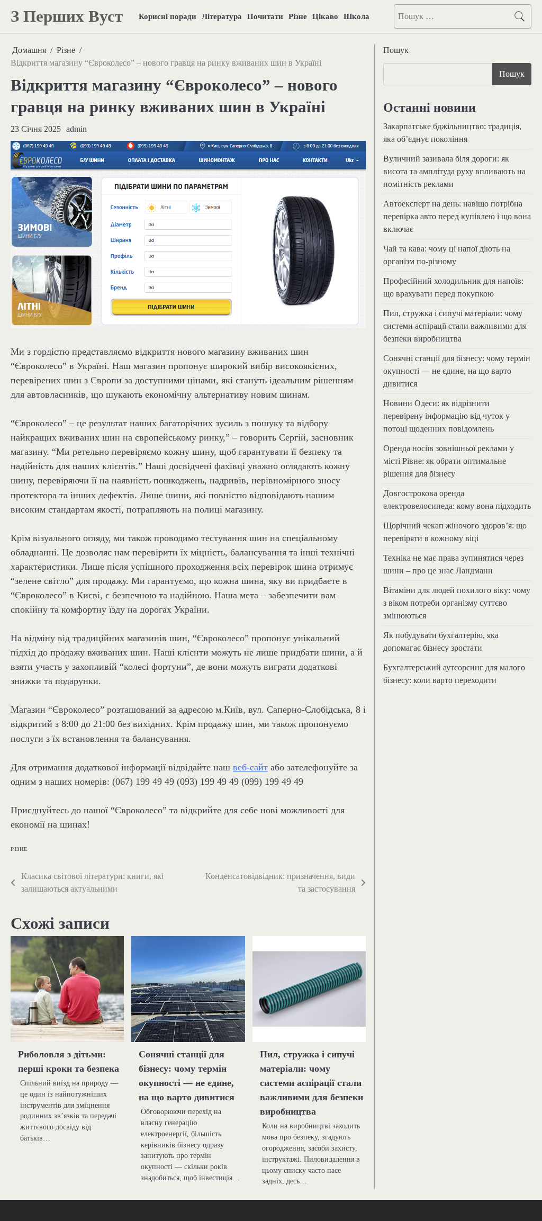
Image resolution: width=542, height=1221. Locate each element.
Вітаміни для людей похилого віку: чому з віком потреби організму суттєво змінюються (456, 603)
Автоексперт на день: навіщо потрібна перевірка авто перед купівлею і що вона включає (457, 216)
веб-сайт (250, 767)
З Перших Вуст (67, 16)
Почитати (265, 16)
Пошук (396, 50)
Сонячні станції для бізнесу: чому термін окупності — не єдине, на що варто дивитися (456, 371)
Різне (297, 16)
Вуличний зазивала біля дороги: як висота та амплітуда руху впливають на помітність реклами (454, 171)
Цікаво (325, 16)
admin (76, 128)
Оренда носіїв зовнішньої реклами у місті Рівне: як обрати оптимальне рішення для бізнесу (448, 461)
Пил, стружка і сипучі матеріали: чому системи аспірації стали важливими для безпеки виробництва (311, 1083)
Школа (356, 16)
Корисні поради (167, 16)
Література (222, 16)
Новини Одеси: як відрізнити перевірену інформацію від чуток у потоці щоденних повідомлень (446, 416)
